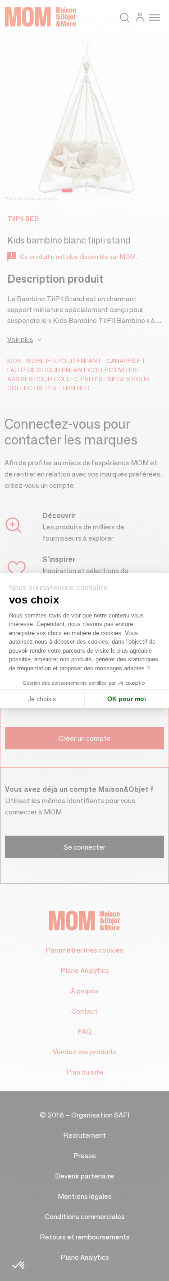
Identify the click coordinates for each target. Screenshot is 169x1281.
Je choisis (42, 698)
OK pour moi (126, 698)
